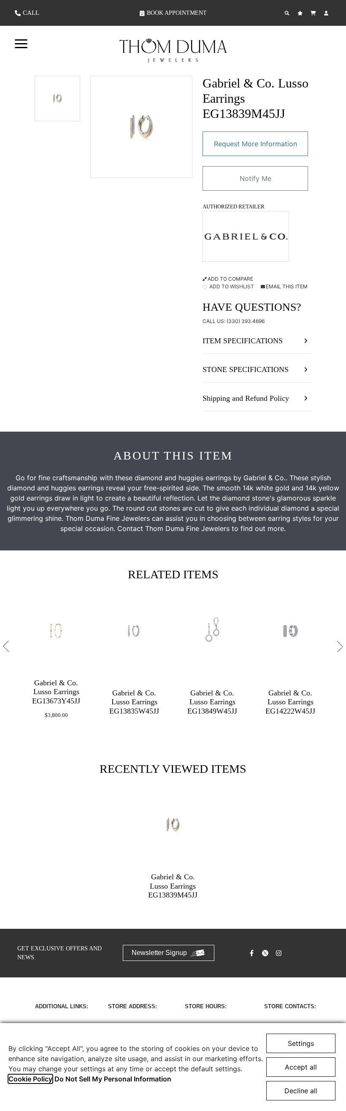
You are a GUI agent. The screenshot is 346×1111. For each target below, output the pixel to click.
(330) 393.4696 (246, 321)
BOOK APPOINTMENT (177, 13)
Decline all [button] (300, 1090)
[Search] (288, 13)
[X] (266, 953)
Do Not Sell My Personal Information (112, 1079)
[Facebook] (253, 953)
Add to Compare (230, 279)
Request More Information (255, 144)
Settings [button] (301, 1043)
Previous (6, 646)
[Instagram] (280, 953)
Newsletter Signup (159, 952)
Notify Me (255, 178)
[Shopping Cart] (314, 13)
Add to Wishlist (231, 286)
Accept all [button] (301, 1067)
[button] (21, 43)
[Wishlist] (301, 13)
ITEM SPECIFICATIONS (243, 341)
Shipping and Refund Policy (246, 398)
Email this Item (287, 286)
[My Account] (327, 13)
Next (340, 646)
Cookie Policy (30, 1079)
